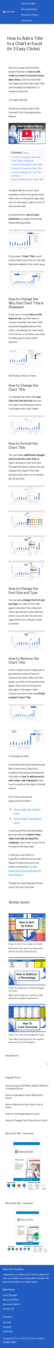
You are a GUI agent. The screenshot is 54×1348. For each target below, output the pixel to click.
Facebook (8, 1331)
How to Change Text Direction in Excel (26, 1120)
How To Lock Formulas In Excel (26, 1034)
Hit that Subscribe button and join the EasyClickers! (24, 870)
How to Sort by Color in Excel (25, 944)
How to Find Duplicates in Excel (22, 1114)
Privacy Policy (9, 1342)
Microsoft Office (29, 9)
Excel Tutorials (28, 3)
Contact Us (26, 20)
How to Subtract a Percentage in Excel (26, 989)
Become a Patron (29, 15)
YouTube (7, 1322)
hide (25, 153)
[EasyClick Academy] (10, 12)
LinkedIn (7, 1327)
